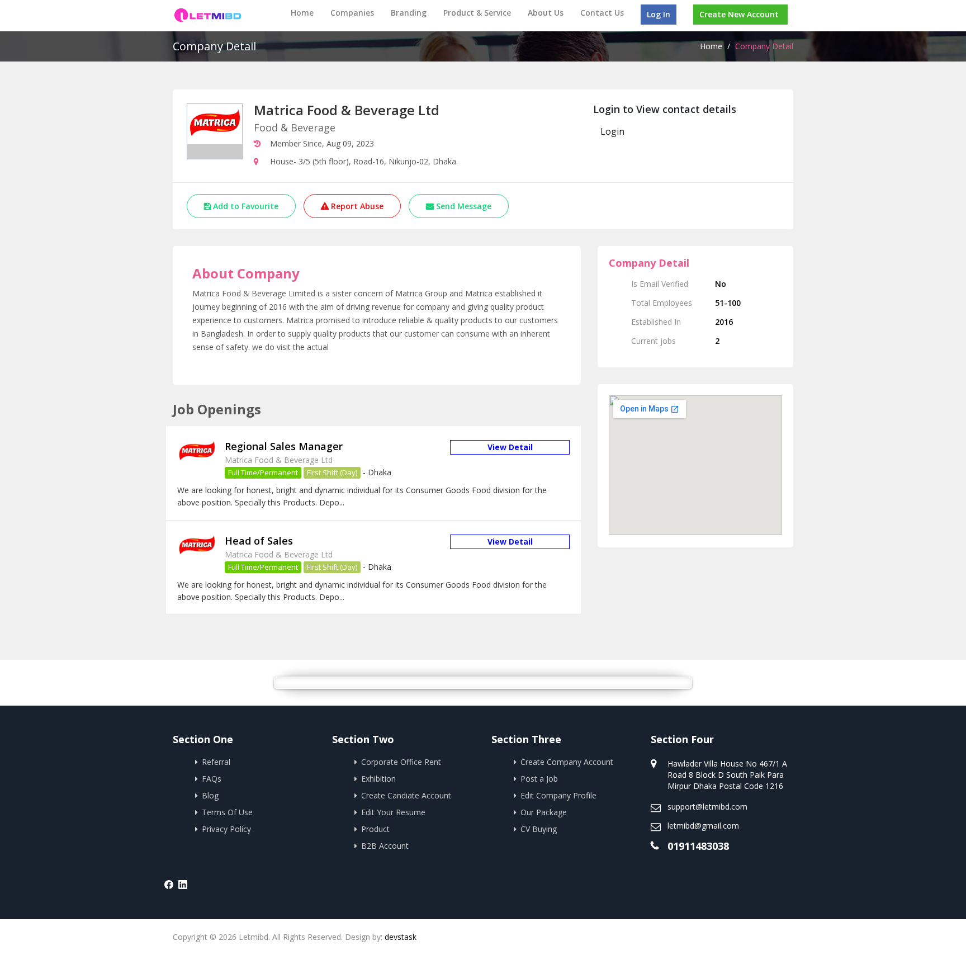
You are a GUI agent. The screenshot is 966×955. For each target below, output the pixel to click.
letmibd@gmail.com (703, 825)
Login (612, 131)
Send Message (462, 206)
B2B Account (385, 845)
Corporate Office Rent (401, 762)
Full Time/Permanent (263, 472)
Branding (409, 12)
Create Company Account (566, 762)
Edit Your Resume (393, 812)
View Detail (510, 447)
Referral (216, 762)
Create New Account (739, 14)
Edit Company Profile (558, 795)
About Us (546, 12)
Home (302, 12)
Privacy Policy (226, 829)
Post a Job (539, 778)
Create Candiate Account (406, 795)
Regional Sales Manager (284, 446)
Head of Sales (259, 540)
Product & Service (477, 12)
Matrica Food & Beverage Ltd (279, 460)
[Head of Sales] (196, 557)
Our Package (543, 812)
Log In (658, 14)
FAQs (211, 778)
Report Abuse (356, 206)
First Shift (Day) (332, 472)
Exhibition (378, 778)
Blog (210, 795)
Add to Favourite (244, 206)
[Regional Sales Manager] (196, 463)
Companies (352, 12)
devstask (400, 937)
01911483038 (698, 846)
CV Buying (538, 829)
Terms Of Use (227, 812)
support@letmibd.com (707, 806)
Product (375, 829)
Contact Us (602, 12)
